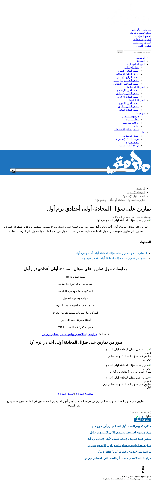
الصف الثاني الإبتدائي (127, 70)
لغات (142, 132)
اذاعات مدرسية (130, 122)
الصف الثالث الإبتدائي (127, 73)
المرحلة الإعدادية (136, 86)
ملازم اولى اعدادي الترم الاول (140, 412)
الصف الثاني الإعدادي (127, 93)
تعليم (136, 126)
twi (143, 466)
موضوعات (139, 113)
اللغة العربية (132, 142)
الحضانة (141, 60)
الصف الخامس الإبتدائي (126, 80)
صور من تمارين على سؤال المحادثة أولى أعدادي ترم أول (113, 257)
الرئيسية (140, 57)
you (143, 469)
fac (143, 464)
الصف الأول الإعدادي (127, 90)
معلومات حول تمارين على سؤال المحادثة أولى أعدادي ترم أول (110, 253)
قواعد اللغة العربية (129, 145)
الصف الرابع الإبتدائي (127, 77)
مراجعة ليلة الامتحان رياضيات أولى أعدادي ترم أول (69, 334)
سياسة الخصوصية (118, 479)
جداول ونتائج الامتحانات (126, 129)
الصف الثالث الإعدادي (127, 96)
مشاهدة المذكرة (84, 393)
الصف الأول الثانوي (129, 103)
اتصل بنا (106, 479)
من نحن (148, 479)
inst (143, 472)
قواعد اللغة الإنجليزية (127, 139)
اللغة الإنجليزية (131, 135)
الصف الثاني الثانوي (128, 106)
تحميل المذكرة (66, 393)
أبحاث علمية (132, 119)
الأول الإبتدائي (131, 67)
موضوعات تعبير (130, 116)
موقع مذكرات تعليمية (135, 479)
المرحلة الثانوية (137, 100)
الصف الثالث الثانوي (128, 109)
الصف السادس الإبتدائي (126, 83)
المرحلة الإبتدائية (136, 64)
